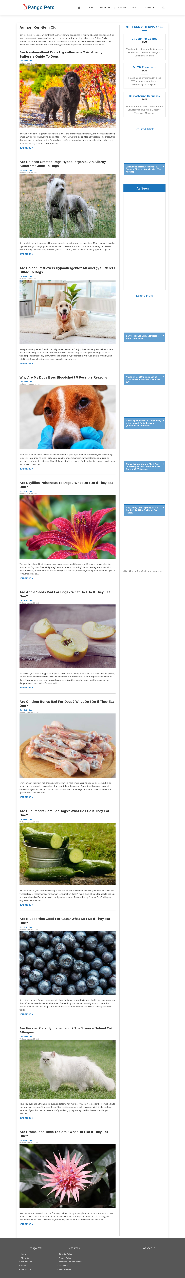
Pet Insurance (65, 1269)
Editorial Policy (65, 1254)
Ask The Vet (106, 8)
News (135, 8)
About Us (25, 1258)
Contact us (150, 8)
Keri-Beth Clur (26, 60)
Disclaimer (63, 1265)
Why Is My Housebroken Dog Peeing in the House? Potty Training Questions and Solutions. (143, 423)
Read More (25, 147)
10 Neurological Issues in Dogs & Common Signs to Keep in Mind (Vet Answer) (143, 169)
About (90, 8)
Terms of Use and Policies (70, 1261)
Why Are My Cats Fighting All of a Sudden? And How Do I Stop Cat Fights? (142, 510)
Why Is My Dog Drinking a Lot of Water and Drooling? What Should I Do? (143, 379)
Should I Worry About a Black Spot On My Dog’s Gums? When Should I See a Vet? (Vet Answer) (143, 466)
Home (79, 7)
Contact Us (26, 1269)
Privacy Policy (65, 1258)
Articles (122, 8)
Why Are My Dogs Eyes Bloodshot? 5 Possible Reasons (63, 377)
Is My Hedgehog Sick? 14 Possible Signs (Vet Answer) (142, 337)
